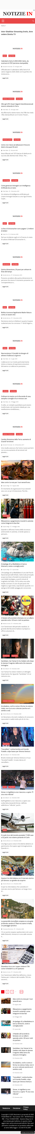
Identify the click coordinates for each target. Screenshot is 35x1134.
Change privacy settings (27, 1132)
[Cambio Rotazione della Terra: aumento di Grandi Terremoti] (17, 427)
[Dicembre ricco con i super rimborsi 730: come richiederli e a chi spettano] (17, 954)
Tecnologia (6, 180)
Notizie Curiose (7, 139)
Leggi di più (5, 78)
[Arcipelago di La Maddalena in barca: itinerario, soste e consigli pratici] (17, 551)
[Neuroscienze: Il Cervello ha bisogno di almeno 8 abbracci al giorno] (17, 341)
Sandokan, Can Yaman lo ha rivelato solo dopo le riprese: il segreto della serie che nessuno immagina (17, 663)
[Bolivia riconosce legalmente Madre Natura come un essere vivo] (17, 300)
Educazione (6, 264)
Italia (4, 559)
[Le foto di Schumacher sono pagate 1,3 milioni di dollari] (17, 216)
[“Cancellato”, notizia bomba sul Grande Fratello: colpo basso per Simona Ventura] (17, 737)
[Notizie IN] (17, 14)
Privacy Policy (25, 1108)
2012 (21, 992)
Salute (5, 348)
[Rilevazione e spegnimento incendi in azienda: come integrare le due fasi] (17, 508)
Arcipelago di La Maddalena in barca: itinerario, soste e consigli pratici (14, 565)
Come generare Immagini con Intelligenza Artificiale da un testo (15, 187)
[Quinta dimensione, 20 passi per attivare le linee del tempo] (17, 257)
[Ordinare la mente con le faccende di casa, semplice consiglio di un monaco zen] (17, 384)
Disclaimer (16, 1108)
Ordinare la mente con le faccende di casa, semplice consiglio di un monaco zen (16, 397)
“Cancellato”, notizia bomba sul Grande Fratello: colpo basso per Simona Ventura (15, 750)
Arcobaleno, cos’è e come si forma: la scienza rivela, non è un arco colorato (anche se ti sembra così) (17, 708)
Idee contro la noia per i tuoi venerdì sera (15, 482)
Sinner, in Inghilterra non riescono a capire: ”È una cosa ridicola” (23, 1091)
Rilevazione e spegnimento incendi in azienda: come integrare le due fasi (17, 522)
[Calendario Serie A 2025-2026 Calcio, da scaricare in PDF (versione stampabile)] (17, 48)
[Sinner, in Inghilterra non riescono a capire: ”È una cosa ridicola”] (17, 780)
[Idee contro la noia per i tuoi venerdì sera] (17, 470)
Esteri (4, 307)
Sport (4, 56)
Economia (6, 873)
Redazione (6, 1108)
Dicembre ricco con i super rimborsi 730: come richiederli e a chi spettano (15, 967)
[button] (33, 21)
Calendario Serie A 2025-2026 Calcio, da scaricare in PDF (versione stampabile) (15, 62)
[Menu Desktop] (3, 21)
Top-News (12, 56)
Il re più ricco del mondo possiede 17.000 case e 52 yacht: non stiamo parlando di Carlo (17, 836)
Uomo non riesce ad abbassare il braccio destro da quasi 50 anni (15, 146)
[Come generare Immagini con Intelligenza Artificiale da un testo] (17, 173)
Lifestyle (5, 391)
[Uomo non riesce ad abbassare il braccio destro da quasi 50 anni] (17, 132)
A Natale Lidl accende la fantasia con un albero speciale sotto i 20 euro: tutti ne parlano (17, 619)
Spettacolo (6, 656)
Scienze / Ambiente (8, 99)
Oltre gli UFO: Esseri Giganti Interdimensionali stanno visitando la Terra (17, 105)
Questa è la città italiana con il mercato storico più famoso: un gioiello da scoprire (17, 879)
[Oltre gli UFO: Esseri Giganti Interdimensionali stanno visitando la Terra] (17, 91)
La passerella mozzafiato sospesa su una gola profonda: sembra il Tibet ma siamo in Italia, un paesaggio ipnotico (17, 923)
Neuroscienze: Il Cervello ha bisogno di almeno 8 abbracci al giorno (14, 354)
